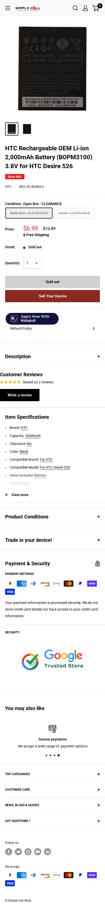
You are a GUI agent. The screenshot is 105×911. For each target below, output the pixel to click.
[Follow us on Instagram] (28, 851)
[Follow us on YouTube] (37, 851)
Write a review (20, 395)
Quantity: (12, 263)
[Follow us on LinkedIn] (47, 851)
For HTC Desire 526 (55, 467)
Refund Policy (21, 328)
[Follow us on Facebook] (8, 851)
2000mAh (33, 436)
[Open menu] (7, 8)
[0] (96, 8)
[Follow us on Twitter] (18, 851)
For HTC (46, 459)
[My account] (85, 8)
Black (24, 452)
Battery (40, 475)
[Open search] (75, 8)
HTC (8, 187)
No (29, 444)
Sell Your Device (53, 296)
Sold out (52, 282)
